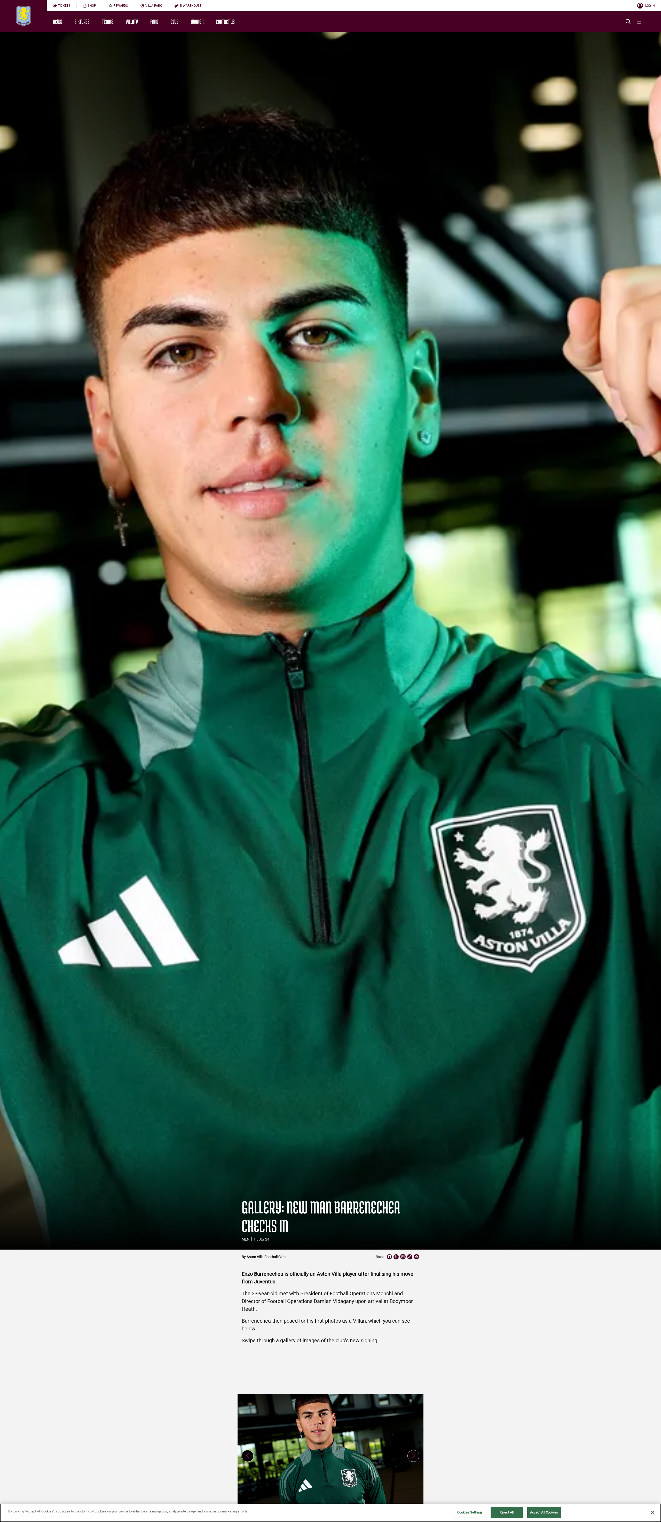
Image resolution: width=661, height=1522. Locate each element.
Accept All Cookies (544, 1512)
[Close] (652, 1512)
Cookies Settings (470, 1512)
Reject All (507, 1512)
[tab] (61, 5)
